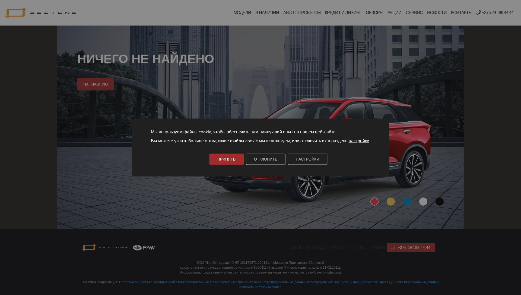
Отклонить (265, 159)
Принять (226, 159)
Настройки (307, 159)
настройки (359, 141)
